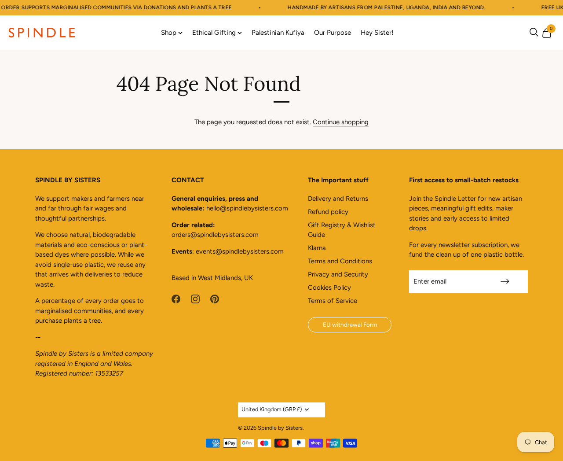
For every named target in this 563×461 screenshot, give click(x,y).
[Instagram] (195, 298)
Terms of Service (332, 301)
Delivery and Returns (338, 199)
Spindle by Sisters (280, 427)
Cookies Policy (329, 287)
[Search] (534, 32)
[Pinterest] (214, 298)
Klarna (317, 248)
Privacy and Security (338, 274)
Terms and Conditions (340, 261)
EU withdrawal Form (350, 324)
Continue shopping (341, 122)
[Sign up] (504, 281)
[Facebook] (176, 298)
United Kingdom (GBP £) (271, 409)
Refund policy (328, 212)
